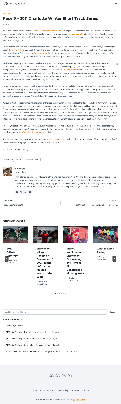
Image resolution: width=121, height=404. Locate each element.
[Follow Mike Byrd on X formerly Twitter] (21, 192)
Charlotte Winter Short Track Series (46, 30)
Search (113, 312)
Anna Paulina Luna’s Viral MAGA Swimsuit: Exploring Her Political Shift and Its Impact (41, 351)
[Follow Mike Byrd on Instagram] (25, 192)
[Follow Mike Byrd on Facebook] (17, 192)
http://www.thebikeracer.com (30, 132)
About (42, 390)
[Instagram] (58, 376)
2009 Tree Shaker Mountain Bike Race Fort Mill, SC (97, 203)
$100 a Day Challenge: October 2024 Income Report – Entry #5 (31, 338)
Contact (50, 390)
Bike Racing (8, 160)
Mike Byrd (8, 24)
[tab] (55, 293)
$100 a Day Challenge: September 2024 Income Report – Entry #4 (33, 345)
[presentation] (15, 234)
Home (34, 390)
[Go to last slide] (7, 259)
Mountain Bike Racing (31, 160)
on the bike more (53, 139)
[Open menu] (115, 3)
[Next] (114, 259)
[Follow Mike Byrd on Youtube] (30, 192)
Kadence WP (79, 399)
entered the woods (68, 69)
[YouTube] (52, 376)
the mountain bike (75, 34)
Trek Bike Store (40, 53)
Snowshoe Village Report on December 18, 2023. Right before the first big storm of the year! (45, 262)
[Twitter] (64, 376)
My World (6, 14)
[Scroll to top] (115, 400)
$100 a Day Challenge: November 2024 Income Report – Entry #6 (32, 332)
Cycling (18, 160)
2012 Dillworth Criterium (12, 252)
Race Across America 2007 (13, 203)
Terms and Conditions (80, 390)
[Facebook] (70, 376)
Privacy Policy (62, 390)
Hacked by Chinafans (15, 325)
